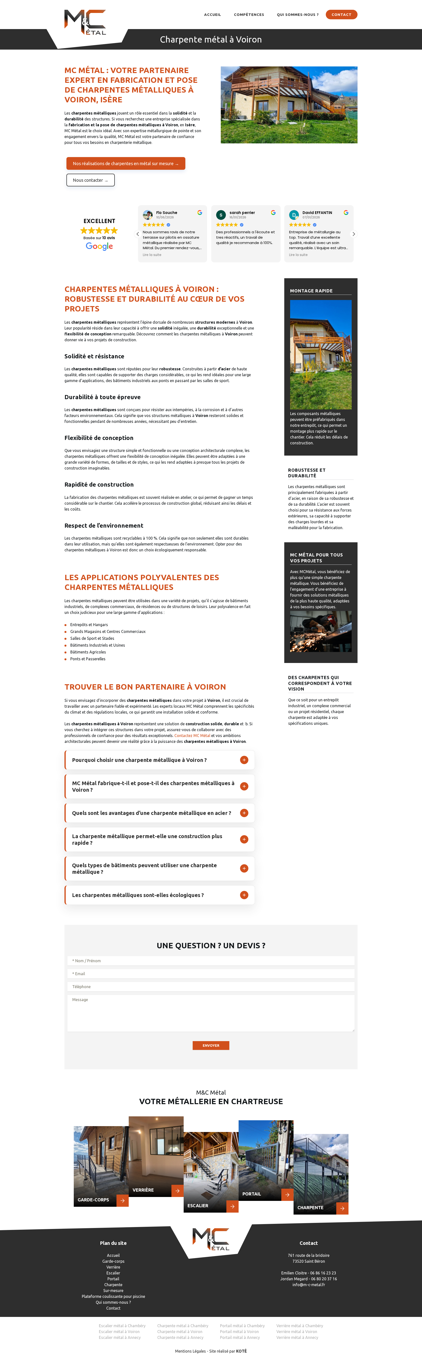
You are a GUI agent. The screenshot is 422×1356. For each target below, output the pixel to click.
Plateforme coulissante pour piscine (113, 1296)
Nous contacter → (90, 180)
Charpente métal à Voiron (179, 1331)
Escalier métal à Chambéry (122, 1326)
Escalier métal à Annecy (120, 1337)
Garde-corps (113, 1261)
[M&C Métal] (85, 22)
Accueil (212, 14)
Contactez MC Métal (192, 735)
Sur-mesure (113, 1290)
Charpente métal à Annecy (180, 1337)
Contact (342, 14)
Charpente (113, 1284)
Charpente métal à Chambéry (182, 1326)
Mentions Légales (190, 1351)
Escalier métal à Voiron (119, 1331)
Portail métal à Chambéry (242, 1326)
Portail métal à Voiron (239, 1331)
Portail (113, 1279)
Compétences (249, 14)
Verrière (113, 1267)
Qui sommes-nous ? (298, 14)
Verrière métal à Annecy (297, 1337)
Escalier (113, 1273)
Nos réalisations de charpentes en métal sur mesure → (126, 163)
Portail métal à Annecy (240, 1337)
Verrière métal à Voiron (296, 1331)
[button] (353, 234)
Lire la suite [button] (152, 255)
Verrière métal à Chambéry (299, 1326)
